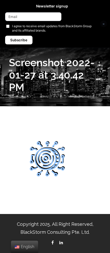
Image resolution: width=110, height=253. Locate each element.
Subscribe (18, 40)
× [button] (103, 23)
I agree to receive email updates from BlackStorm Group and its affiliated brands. (52, 28)
